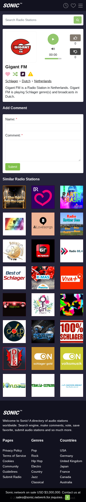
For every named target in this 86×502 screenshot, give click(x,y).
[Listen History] (64, 5)
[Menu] (79, 5)
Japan (64, 466)
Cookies (8, 461)
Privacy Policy (12, 450)
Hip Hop (37, 461)
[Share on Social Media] (23, 74)
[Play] (53, 39)
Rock (34, 455)
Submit (12, 166)
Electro (36, 466)
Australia (66, 482)
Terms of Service (14, 455)
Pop (34, 450)
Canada (65, 477)
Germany (66, 455)
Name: (11, 119)
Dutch (26, 81)
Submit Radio (12, 477)
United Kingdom (71, 461)
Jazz (34, 477)
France (65, 471)
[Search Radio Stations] (78, 20)
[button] (53, 48)
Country (36, 471)
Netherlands (43, 81)
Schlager (11, 81)
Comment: (14, 135)
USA (63, 450)
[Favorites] (72, 5)
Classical (37, 482)
